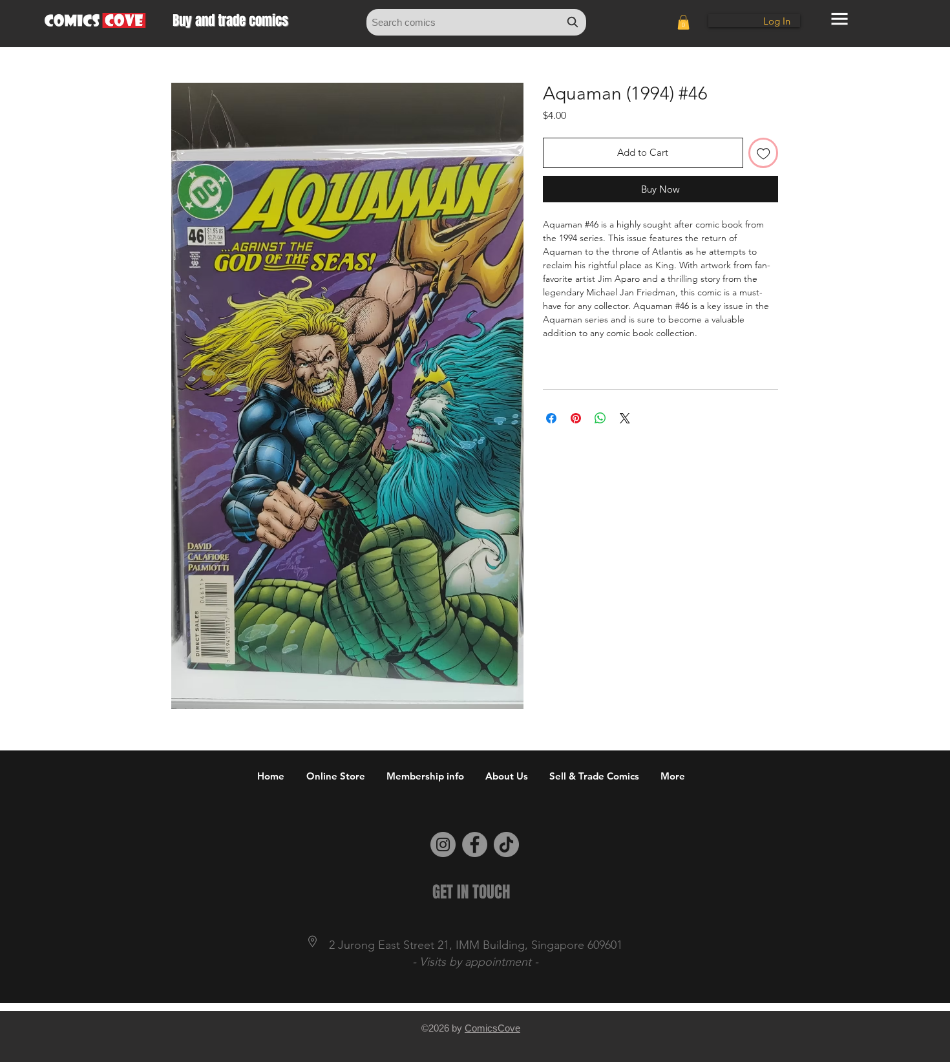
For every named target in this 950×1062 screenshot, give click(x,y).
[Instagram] (443, 844)
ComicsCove (492, 1028)
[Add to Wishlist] (763, 153)
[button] (683, 22)
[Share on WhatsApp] (600, 418)
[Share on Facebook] (551, 418)
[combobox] (476, 22)
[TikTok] (506, 844)
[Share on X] (625, 418)
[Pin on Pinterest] (576, 418)
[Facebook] (474, 844)
